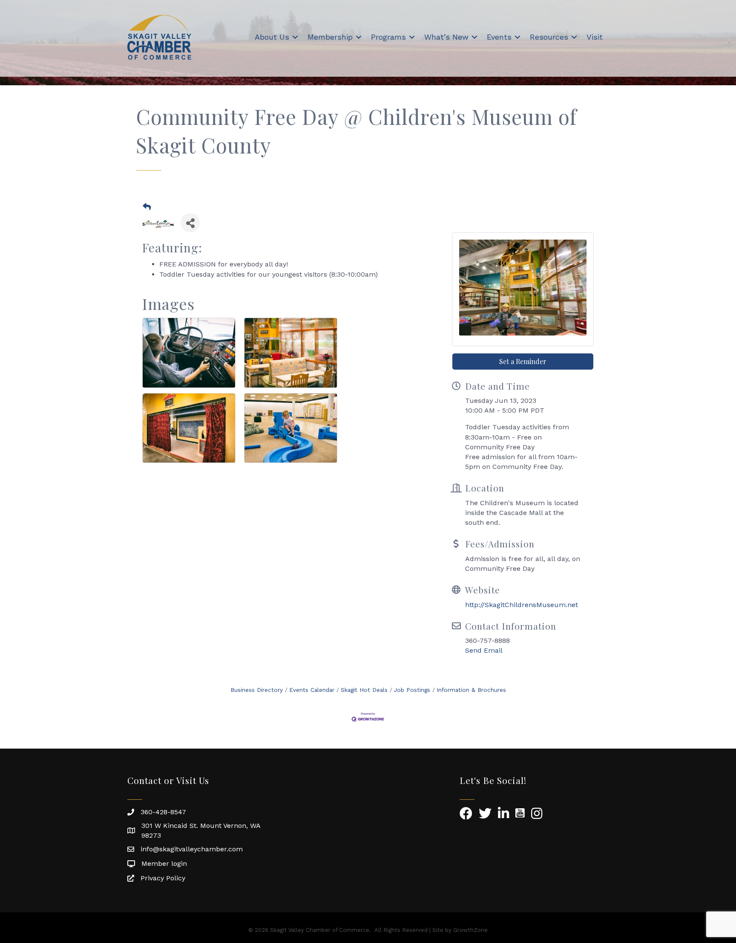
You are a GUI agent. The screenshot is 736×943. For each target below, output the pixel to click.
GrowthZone (470, 930)
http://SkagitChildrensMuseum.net (521, 605)
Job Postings (412, 689)
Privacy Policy (163, 878)
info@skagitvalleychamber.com (192, 849)
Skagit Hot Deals (364, 689)
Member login (164, 863)
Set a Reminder (522, 361)
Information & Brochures (471, 689)
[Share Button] (190, 222)
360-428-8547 (163, 812)
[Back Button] (147, 207)
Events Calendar (311, 689)
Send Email (484, 650)
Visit (594, 36)
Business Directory (256, 689)
